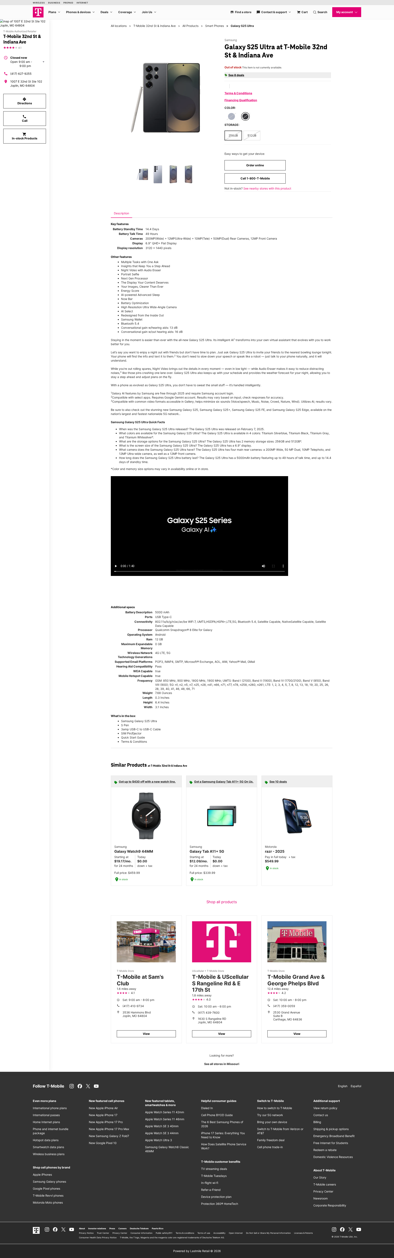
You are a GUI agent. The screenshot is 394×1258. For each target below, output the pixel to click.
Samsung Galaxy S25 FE (248, 409)
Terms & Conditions (238, 93)
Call (24, 118)
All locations (119, 26)
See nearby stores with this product (267, 188)
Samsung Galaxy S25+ (215, 409)
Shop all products (221, 902)
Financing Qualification (240, 100)
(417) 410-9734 (133, 1006)
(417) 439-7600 (209, 1012)
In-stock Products (24, 136)
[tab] (121, 213)
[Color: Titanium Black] (245, 116)
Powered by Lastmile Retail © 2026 (197, 1251)
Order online (255, 165)
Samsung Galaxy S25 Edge (290, 409)
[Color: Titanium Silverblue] (231, 116)
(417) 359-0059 (284, 1006)
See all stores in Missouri (221, 1064)
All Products (190, 26)
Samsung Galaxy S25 (183, 409)
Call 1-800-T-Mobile (255, 178)
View (146, 1033)
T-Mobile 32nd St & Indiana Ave (154, 26)
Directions (24, 101)
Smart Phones (214, 26)
